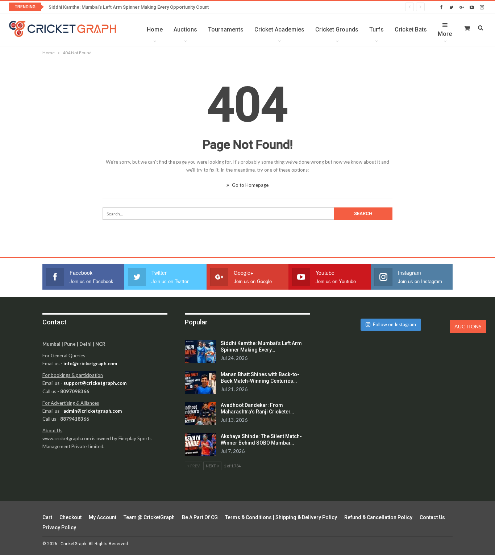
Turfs (376, 29)
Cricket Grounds (336, 29)
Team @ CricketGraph (149, 517)
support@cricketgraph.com (94, 383)
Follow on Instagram (394, 324)
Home (155, 29)
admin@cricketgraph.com (92, 411)
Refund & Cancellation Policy (378, 517)
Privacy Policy (59, 527)
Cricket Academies (279, 29)
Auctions (185, 29)
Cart (47, 517)
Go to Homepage (250, 185)
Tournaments (226, 29)
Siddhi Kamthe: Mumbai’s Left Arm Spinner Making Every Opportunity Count (129, 7)
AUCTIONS (468, 326)
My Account (102, 517)
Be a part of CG (200, 517)
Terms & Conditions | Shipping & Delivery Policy (281, 517)
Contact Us (432, 517)
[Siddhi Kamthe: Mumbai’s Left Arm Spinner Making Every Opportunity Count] (200, 351)
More (445, 33)
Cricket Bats (411, 29)
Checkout (70, 517)
